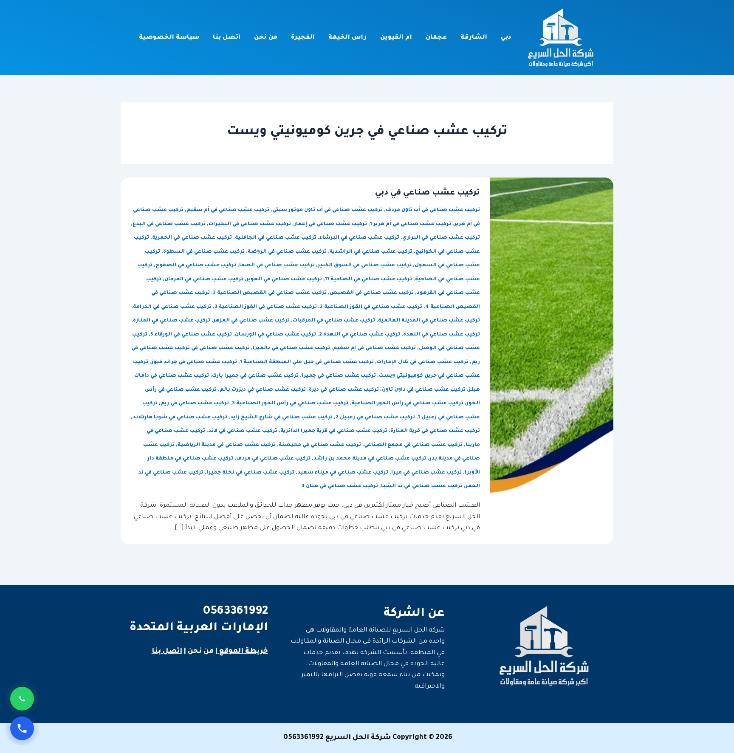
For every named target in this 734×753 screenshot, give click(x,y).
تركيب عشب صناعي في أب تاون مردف (433, 210)
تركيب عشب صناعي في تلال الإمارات (423, 362)
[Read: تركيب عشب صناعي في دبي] (551, 361)
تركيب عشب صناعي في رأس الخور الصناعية (407, 403)
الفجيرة (303, 37)
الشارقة (473, 37)
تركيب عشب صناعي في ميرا (426, 473)
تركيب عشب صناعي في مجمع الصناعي (413, 445)
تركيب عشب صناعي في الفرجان (203, 279)
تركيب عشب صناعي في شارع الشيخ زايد (281, 417)
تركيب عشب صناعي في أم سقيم (227, 210)
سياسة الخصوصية (169, 37)
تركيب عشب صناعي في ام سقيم (374, 348)
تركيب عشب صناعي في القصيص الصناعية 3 (270, 293)
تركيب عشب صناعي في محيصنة (320, 445)
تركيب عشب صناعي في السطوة (204, 252)
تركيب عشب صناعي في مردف (273, 459)
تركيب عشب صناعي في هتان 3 (340, 486)
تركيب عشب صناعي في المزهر (251, 321)
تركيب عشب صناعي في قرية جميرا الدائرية (333, 431)
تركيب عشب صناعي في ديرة (344, 390)
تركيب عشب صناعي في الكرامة (172, 307)
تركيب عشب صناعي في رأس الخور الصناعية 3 (290, 403)
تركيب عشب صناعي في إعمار (330, 224)
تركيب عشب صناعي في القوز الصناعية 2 (371, 307)
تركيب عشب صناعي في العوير (284, 279)
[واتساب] (22, 699)
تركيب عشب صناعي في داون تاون (424, 390)
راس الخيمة (347, 37)
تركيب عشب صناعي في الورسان (275, 335)
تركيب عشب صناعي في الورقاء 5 (191, 335)
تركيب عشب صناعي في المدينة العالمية (429, 321)
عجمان (436, 37)
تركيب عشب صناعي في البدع (169, 224)
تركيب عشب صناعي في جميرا (339, 376)
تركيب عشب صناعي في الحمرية (192, 238)
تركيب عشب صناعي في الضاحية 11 (368, 279)
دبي (506, 37)
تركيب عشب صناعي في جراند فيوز (194, 362)
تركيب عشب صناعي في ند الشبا (422, 486)
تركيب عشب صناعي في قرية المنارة (435, 431)
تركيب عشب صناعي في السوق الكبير (365, 265)
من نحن (265, 37)
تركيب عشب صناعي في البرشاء (359, 238)
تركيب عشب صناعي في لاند (242, 431)
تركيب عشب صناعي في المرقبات (334, 321)
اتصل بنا (226, 37)
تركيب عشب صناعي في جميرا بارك (255, 376)
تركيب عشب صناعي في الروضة (287, 252)
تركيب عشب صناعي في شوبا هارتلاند (180, 417)
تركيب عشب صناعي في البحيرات (250, 224)
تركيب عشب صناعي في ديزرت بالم (263, 390)
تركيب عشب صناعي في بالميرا (291, 348)
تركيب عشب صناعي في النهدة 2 (359, 335)
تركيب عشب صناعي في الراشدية (371, 252)
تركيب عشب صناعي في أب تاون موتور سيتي (327, 210)
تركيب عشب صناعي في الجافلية (275, 238)
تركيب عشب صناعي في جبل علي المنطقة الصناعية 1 (307, 362)
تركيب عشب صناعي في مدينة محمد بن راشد (369, 459)
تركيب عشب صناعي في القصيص (372, 293)
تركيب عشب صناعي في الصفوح (195, 265)
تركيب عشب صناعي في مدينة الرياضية (227, 445)
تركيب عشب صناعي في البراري (441, 238)
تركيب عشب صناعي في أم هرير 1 (410, 224)
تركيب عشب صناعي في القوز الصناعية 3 (266, 307)
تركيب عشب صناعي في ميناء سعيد (342, 473)
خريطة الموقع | (241, 651)
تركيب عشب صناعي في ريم (195, 403)
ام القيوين (396, 37)
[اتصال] (22, 728)
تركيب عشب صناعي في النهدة (441, 335)
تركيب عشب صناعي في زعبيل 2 (375, 417)
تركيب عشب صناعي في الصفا (277, 265)
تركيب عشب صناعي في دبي (427, 193)
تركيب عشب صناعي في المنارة (171, 321)
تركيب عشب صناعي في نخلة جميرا (250, 473)
